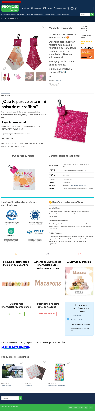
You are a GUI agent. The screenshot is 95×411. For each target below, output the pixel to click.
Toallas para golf (6, 385)
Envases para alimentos (8, 14)
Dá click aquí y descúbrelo (15, 346)
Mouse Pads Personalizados (34, 14)
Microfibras (20, 14)
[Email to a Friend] (57, 84)
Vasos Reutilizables (49, 14)
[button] (4, 68)
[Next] (43, 47)
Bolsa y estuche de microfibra (56, 385)
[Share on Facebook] (50, 84)
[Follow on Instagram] (72, 8)
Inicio (3, 19)
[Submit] (92, 14)
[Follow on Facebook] (68, 8)
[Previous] (4, 47)
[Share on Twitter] (53, 84)
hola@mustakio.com (79, 320)
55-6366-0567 (77, 315)
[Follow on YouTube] (75, 8)
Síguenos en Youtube (47, 314)
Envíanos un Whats (17, 314)
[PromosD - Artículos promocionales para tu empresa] (10, 8)
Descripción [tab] (5, 95)
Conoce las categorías (63, 14)
